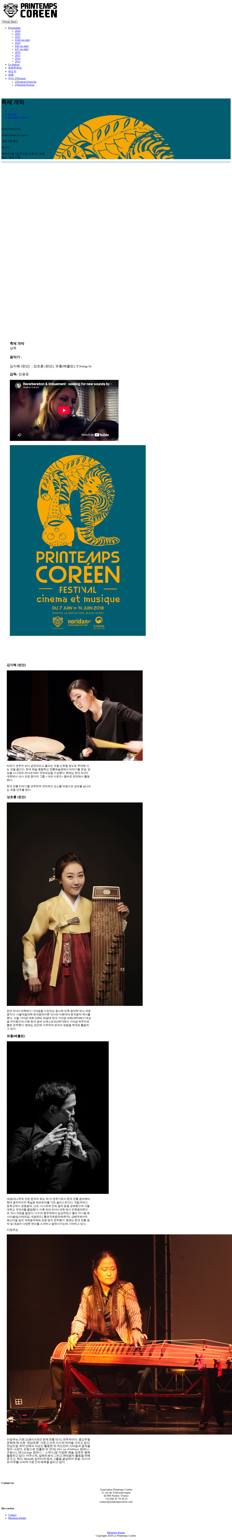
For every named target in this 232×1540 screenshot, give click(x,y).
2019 (17, 43)
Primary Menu (9, 22)
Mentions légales (17, 1518)
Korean (30, 84)
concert (12, 114)
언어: (11, 78)
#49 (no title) (22, 46)
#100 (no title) (22, 40)
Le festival (13, 64)
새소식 (12, 71)
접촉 (11, 74)
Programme (14, 27)
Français (31, 81)
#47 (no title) (22, 49)
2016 (17, 52)
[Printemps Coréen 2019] (31, 18)
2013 (17, 61)
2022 (17, 37)
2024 (17, 30)
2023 (17, 34)
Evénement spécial (18, 117)
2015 (17, 55)
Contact (12, 1515)
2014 (17, 58)
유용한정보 (15, 67)
